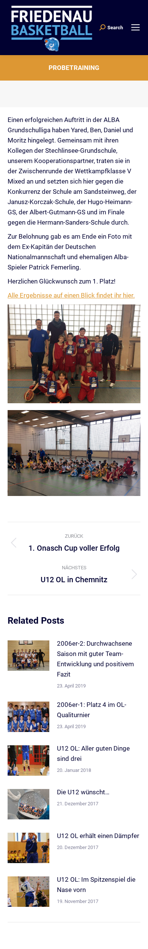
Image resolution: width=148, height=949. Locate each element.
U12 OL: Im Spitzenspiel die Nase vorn (96, 885)
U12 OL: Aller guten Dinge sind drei (93, 753)
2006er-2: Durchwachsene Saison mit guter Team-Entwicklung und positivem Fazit (95, 659)
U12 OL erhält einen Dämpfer (98, 836)
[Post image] (28, 655)
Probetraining (74, 67)
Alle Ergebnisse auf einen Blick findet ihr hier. (71, 295)
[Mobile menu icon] (135, 27)
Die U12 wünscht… (83, 792)
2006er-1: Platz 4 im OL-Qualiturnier (91, 710)
